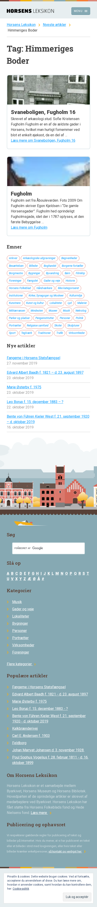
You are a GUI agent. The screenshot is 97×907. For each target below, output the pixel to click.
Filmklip (80, 273)
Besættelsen (16, 265)
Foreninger (15, 280)
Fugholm (21, 194)
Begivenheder (69, 258)
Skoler (58, 325)
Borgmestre (16, 273)
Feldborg (19, 743)
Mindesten (37, 310)
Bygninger (34, 273)
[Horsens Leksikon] (30, 11)
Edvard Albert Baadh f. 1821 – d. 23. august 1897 (45, 372)
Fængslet (32, 280)
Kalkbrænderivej (25, 728)
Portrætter (15, 325)
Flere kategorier (22, 664)
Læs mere (42, 813)
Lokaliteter (56, 303)
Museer (53, 310)
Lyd (70, 303)
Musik (66, 310)
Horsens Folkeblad (20, 288)
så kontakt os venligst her (68, 851)
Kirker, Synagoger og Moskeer (46, 295)
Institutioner (16, 295)
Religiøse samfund (37, 325)
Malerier (82, 303)
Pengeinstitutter (44, 318)
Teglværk (26, 333)
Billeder (33, 265)
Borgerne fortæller (72, 265)
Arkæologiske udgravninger (39, 258)
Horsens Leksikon (21, 25)
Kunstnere (15, 303)
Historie (70, 280)
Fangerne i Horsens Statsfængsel (33, 358)
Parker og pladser (19, 318)
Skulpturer (73, 325)
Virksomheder (77, 333)
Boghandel (50, 265)
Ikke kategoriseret (68, 288)
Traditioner (44, 333)
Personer (65, 318)
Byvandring (52, 273)
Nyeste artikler (54, 25)
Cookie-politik (21, 888)
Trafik (59, 333)
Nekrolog (81, 310)
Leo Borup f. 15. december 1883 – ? (35, 402)
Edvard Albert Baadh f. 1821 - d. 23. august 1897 (50, 694)
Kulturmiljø (75, 295)
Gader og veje (52, 280)
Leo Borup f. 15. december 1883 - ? (40, 708)
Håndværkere (44, 288)
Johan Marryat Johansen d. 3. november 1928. (48, 750)
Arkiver (13, 258)
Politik (79, 318)
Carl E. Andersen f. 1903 (31, 736)
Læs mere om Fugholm (29, 227)
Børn (67, 273)
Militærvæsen (17, 310)
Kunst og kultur (35, 303)
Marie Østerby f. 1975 (24, 387)
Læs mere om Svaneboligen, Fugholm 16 (43, 140)
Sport (12, 333)
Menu (81, 11)
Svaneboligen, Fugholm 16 (43, 112)
